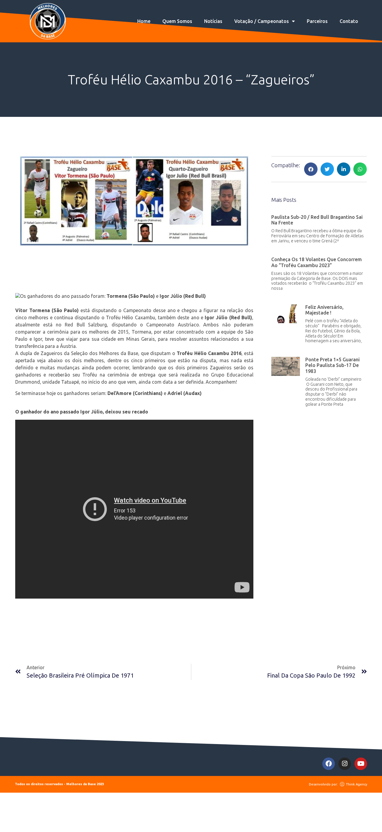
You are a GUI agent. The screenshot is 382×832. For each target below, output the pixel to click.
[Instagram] (344, 763)
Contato (349, 21)
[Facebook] (328, 763)
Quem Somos (177, 21)
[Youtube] (361, 763)
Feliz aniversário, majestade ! (324, 309)
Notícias (213, 21)
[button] (311, 169)
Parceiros (317, 21)
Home (143, 21)
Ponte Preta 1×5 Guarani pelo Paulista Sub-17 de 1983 (332, 365)
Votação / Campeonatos (261, 21)
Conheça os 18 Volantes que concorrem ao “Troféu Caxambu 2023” (316, 262)
